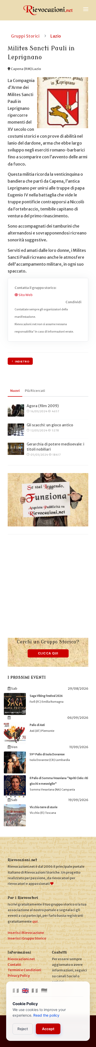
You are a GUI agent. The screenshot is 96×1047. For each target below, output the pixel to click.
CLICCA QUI (48, 653)
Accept (48, 1029)
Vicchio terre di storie (43, 807)
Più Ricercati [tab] (35, 391)
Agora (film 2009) (43, 406)
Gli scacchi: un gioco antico (50, 425)
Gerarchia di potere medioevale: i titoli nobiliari (55, 447)
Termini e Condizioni (24, 970)
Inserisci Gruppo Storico (27, 938)
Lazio (55, 36)
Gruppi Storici (25, 36)
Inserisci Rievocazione (26, 933)
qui (35, 921)
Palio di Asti (37, 725)
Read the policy (46, 1015)
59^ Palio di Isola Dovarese (47, 754)
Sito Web (25, 295)
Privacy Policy (19, 975)
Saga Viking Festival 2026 (46, 696)
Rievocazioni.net (21, 959)
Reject (22, 1029)
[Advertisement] (48, 590)
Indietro (22, 361)
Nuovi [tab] (15, 391)
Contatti (14, 964)
